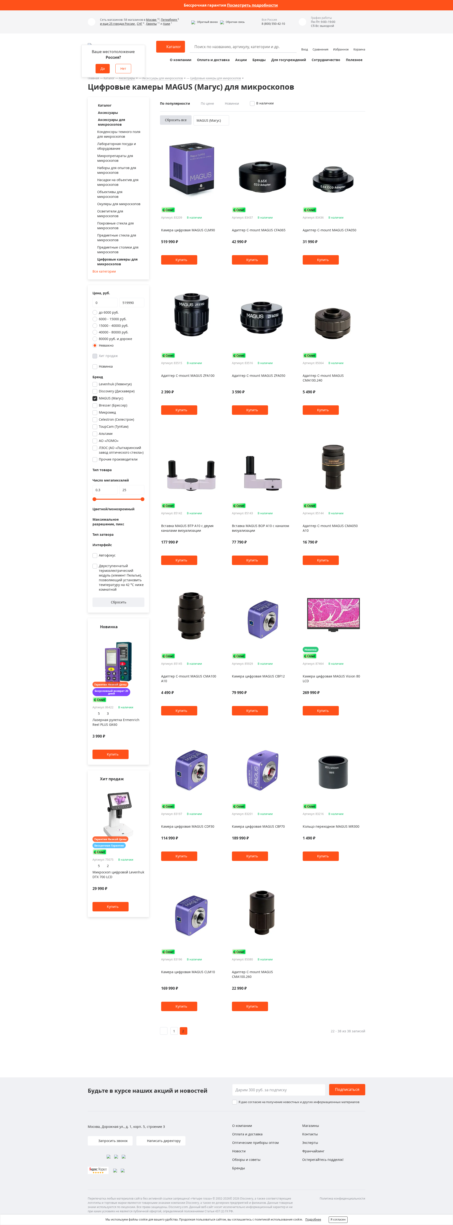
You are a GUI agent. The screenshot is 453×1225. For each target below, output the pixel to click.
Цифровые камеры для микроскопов (215, 78)
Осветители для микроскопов (110, 213)
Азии (166, 24)
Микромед (107, 412)
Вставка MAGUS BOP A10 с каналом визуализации (260, 528)
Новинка (106, 366)
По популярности (175, 103)
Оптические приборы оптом (255, 1142)
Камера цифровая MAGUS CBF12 (258, 676)
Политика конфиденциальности (342, 1198)
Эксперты (310, 1142)
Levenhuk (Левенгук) (115, 384)
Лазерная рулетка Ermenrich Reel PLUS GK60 (115, 722)
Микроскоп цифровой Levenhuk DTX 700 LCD (118, 874)
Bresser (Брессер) (113, 405)
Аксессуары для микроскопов (162, 78)
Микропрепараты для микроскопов (115, 158)
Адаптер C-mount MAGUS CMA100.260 (252, 974)
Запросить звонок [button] (112, 1140)
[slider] (94, 499)
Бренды (259, 60)
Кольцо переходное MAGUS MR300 (331, 826)
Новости (239, 1151)
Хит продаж (108, 355)
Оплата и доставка (213, 60)
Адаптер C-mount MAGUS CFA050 (329, 230)
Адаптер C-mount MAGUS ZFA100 (187, 375)
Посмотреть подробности (252, 5)
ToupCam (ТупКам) (113, 426)
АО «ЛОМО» (108, 440)
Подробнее (313, 1219)
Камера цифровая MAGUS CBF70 (258, 826)
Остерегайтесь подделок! (323, 1159)
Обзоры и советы (246, 1159)
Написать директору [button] (163, 1140)
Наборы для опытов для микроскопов (116, 170)
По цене (207, 103)
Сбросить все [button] (176, 120)
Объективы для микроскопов (109, 194)
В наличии (265, 103)
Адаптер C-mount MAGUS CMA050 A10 (330, 528)
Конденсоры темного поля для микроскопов (118, 134)
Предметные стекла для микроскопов (116, 237)
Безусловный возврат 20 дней (111, 692)
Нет (123, 68)
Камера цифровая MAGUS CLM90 (188, 230)
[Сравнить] (141, 636)
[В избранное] (136, 636)
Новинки (232, 103)
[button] (204, 22)
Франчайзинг (313, 1151)
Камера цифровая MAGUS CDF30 (187, 826)
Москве (151, 20)
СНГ (139, 24)
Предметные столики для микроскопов (117, 249)
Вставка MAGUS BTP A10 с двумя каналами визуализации (187, 528)
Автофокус (107, 555)
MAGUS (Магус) (111, 398)
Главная (93, 78)
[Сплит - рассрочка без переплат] (99, 699)
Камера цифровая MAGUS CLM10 (188, 972)
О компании (180, 60)
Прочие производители (118, 459)
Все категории (104, 271)
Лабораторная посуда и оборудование (116, 146)
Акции (241, 60)
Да (103, 68)
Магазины (310, 1125)
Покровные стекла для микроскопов (115, 225)
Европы (151, 24)
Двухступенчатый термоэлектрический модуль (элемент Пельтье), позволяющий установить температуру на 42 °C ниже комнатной (121, 578)
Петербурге (169, 20)
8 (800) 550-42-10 (273, 24)
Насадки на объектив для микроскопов (117, 182)
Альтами (106, 433)
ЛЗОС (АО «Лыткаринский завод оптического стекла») (121, 450)
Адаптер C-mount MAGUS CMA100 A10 (188, 678)
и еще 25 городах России (117, 24)
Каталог (109, 78)
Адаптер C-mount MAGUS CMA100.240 (323, 377)
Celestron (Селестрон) (116, 419)
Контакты (310, 1134)
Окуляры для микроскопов (118, 204)
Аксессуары (127, 78)
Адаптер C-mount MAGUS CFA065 (258, 230)
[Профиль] (304, 44)
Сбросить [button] (118, 602)
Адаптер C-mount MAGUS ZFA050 (258, 375)
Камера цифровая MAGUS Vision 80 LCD (331, 678)
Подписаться (347, 1089)
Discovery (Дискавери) (116, 391)
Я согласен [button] (338, 1219)
